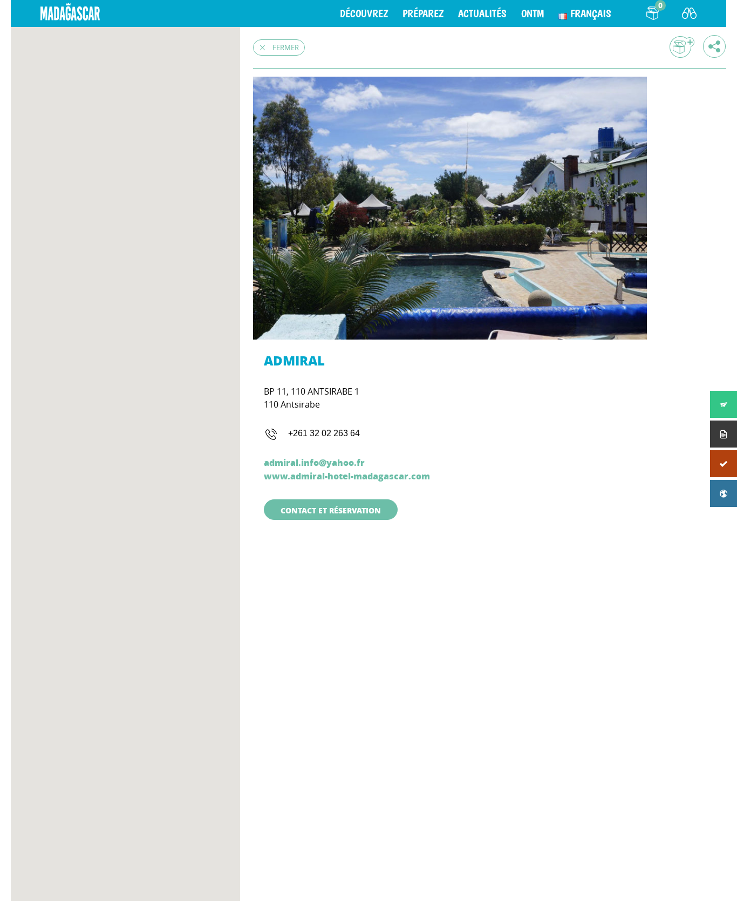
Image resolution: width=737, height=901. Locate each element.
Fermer (285, 47)
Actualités (482, 13)
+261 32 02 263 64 (324, 433)
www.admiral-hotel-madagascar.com (347, 476)
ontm (532, 13)
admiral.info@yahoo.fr (314, 462)
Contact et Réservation (331, 510)
